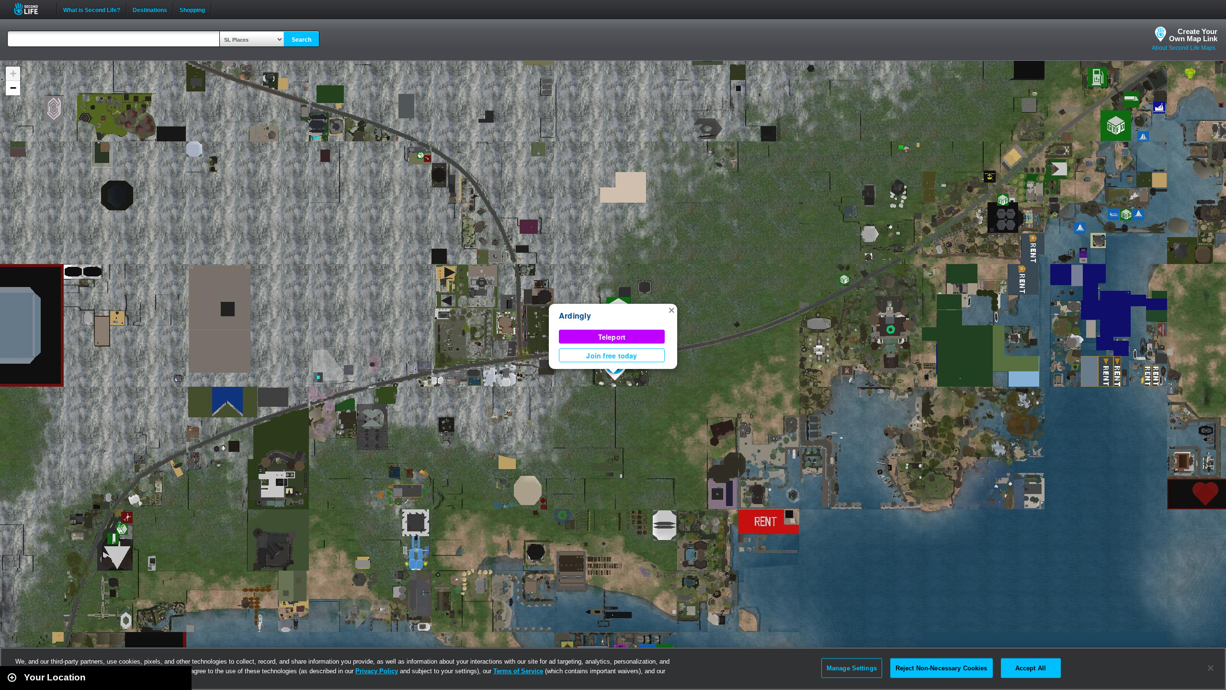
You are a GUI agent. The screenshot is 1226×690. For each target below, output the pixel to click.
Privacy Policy (376, 671)
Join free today (611, 355)
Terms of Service (518, 671)
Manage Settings (852, 667)
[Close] (1210, 667)
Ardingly (575, 315)
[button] (671, 309)
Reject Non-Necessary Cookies (942, 667)
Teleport (612, 337)
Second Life (31, 8)
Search (301, 39)
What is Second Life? (91, 9)
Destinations (150, 9)
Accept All (1030, 667)
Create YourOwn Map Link (1193, 35)
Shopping (192, 9)
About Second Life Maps (1183, 48)
